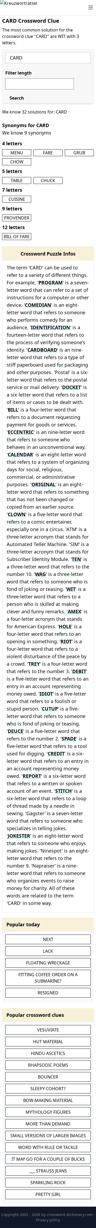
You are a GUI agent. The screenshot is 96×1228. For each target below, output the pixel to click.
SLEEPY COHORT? (48, 1089)
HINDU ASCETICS (48, 1053)
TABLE (17, 180)
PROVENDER (16, 218)
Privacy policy (48, 1219)
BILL (13, 409)
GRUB (79, 153)
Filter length (18, 73)
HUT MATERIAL (48, 1042)
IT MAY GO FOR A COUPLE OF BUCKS (48, 1159)
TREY (34, 664)
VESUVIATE (48, 1030)
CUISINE (17, 199)
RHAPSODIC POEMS (48, 1065)
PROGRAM (50, 282)
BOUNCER (48, 1077)
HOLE (65, 626)
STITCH (63, 791)
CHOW (16, 162)
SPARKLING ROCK (48, 1183)
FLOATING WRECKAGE (48, 963)
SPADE (69, 738)
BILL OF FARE (17, 237)
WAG (40, 574)
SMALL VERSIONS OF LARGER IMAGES (48, 1136)
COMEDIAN (38, 305)
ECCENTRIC (21, 432)
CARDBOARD (42, 350)
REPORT (32, 776)
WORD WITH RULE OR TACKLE (48, 1147)
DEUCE (15, 731)
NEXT (48, 939)
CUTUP (50, 708)
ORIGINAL (43, 484)
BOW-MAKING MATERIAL (48, 1100)
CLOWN (17, 514)
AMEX (74, 611)
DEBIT (79, 671)
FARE (48, 153)
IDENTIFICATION (50, 327)
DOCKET (71, 387)
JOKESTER (19, 836)
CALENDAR (20, 454)
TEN (76, 559)
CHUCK (48, 180)
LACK (48, 951)
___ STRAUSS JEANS (48, 1171)
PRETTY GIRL (48, 1194)
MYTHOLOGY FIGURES (48, 1112)
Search (17, 98)
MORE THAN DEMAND (48, 1124)
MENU (16, 153)
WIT (70, 589)
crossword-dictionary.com (70, 1214)
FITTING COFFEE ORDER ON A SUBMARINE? (48, 978)
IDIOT (46, 693)
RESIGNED (48, 993)
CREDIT (56, 753)
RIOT (66, 641)
